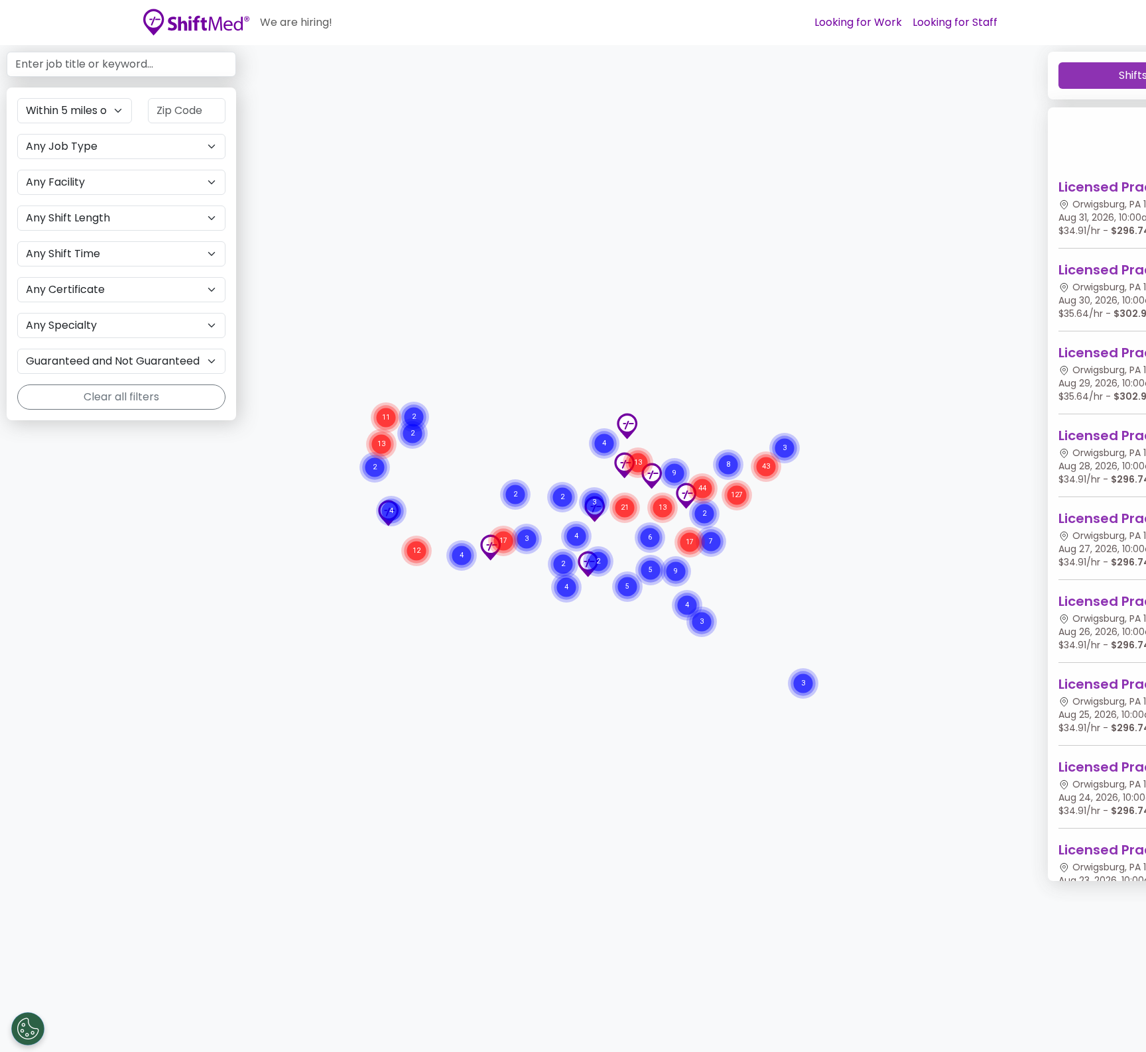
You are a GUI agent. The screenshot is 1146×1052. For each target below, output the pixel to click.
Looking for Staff (955, 22)
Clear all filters (121, 396)
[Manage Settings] (27, 1028)
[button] (627, 426)
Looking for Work (858, 22)
